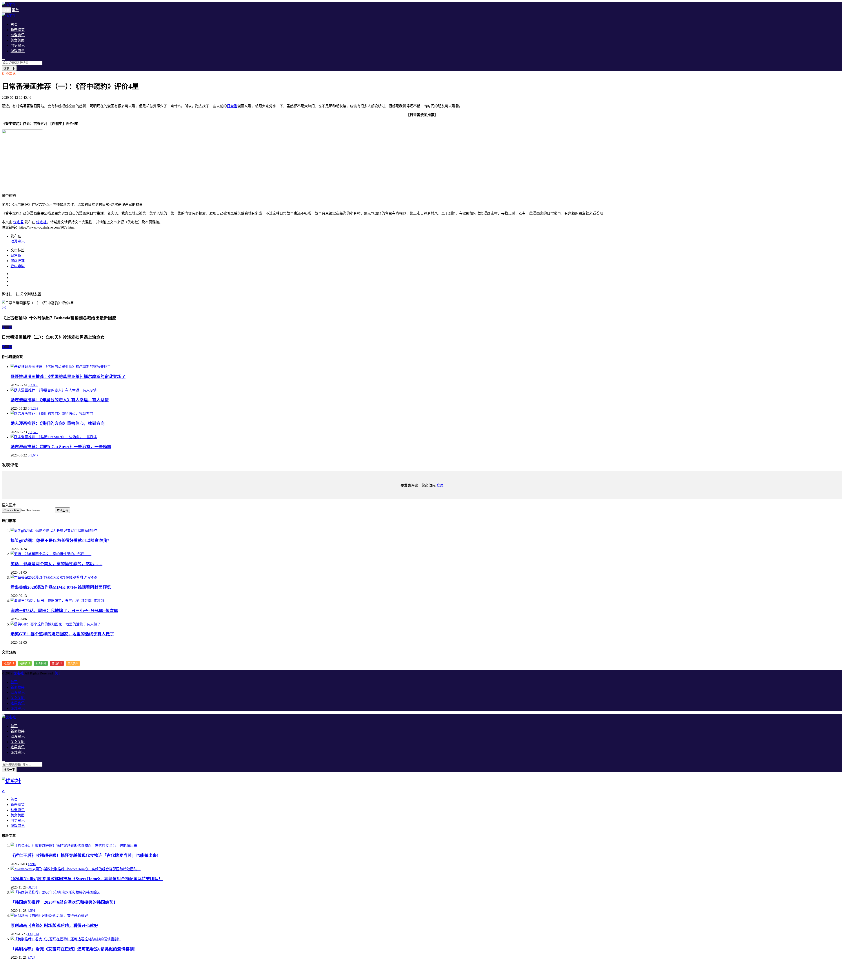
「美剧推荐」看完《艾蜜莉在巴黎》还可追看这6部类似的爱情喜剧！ (74, 949)
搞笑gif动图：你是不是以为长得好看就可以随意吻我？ (61, 540)
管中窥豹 (18, 266)
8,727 (31, 957)
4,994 (32, 864)
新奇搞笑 (18, 30)
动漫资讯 (18, 35)
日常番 (232, 106)
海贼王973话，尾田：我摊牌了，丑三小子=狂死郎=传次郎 (64, 610)
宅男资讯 (18, 45)
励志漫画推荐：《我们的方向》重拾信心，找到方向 (58, 423)
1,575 (34, 432)
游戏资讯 (18, 51)
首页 (14, 24)
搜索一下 (9, 68)
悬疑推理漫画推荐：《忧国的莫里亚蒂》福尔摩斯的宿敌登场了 (68, 376)
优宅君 (18, 222)
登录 (440, 485)
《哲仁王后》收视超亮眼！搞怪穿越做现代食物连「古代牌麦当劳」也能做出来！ (86, 855)
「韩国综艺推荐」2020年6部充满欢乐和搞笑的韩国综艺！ (64, 902)
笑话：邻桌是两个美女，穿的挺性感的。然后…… (56, 563)
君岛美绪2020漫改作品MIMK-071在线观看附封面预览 (61, 587)
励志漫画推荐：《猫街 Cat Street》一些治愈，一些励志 (61, 446)
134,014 (33, 934)
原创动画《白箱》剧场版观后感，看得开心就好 (54, 925)
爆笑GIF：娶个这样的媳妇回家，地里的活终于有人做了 (62, 634)
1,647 (34, 455)
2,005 (34, 385)
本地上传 (62, 510)
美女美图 (18, 40)
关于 (58, 673)
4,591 (31, 910)
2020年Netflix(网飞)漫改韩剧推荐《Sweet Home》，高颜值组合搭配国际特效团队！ (87, 878)
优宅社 (41, 222)
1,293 (34, 408)
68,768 (32, 887)
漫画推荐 (18, 261)
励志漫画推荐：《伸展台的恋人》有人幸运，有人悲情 (60, 400)
